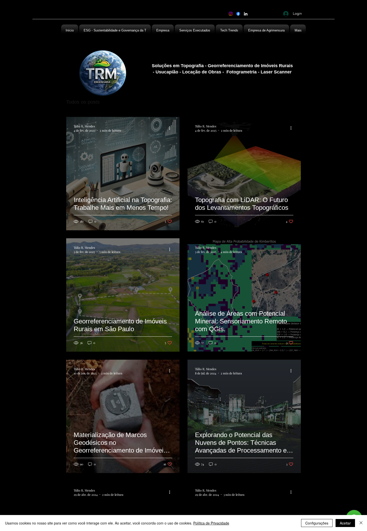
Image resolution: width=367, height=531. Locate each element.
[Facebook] (238, 13)
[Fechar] (361, 523)
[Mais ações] (171, 128)
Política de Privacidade (211, 523)
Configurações (316, 523)
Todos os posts (83, 102)
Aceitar (345, 523)
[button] (266, 30)
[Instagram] (230, 13)
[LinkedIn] (245, 13)
